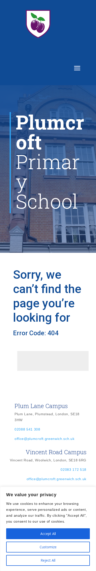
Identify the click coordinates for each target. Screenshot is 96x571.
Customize (48, 547)
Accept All (48, 533)
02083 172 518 (73, 470)
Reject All (48, 560)
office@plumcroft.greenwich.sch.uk (44, 439)
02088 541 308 (27, 429)
